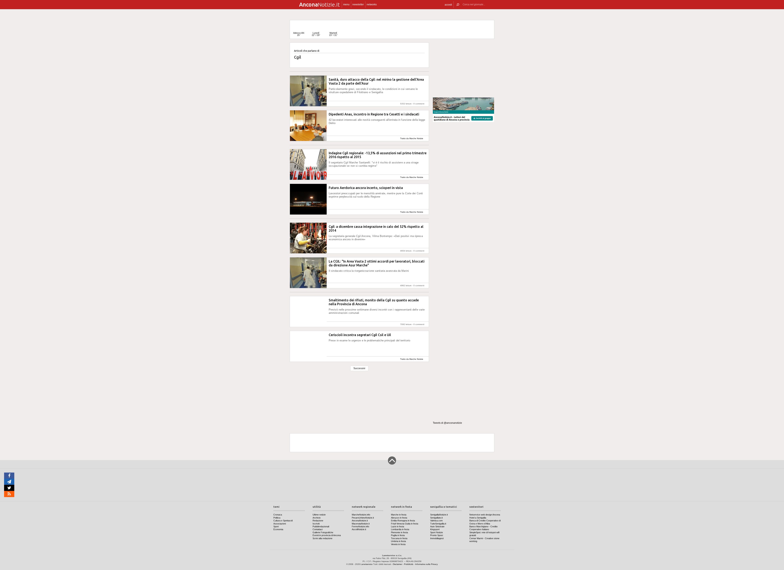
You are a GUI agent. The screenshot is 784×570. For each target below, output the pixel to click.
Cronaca (277, 514)
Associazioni (279, 523)
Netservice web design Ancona (484, 514)
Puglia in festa (398, 535)
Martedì (333, 34)
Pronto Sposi (436, 535)
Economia (278, 529)
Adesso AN (298, 34)
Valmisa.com (436, 520)
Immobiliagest (437, 538)
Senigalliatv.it (436, 517)
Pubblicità (408, 564)
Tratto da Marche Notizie (411, 138)
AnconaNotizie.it (360, 520)
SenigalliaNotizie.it (439, 514)
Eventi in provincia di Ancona (327, 535)
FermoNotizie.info (360, 526)
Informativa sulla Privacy (426, 564)
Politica (276, 517)
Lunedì (316, 34)
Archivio (317, 517)
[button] (448, 4)
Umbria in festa (398, 541)
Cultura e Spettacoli (283, 520)
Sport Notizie (436, 532)
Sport (276, 526)
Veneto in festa (398, 544)
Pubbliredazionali (321, 526)
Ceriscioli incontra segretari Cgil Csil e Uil (360, 335)
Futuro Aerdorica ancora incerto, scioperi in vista (366, 188)
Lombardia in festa (400, 529)
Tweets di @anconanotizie (447, 422)
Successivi (359, 368)
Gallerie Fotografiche (323, 532)
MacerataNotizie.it (361, 523)
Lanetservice (367, 564)
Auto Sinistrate (437, 526)
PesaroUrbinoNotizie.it (363, 517)
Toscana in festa (399, 538)
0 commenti (418, 104)
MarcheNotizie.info (361, 514)
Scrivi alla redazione (322, 538)
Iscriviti (316, 523)
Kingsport (435, 529)
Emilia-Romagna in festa (403, 520)
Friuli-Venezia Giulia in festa (404, 523)
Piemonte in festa (399, 532)
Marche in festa (398, 514)
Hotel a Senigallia (477, 517)
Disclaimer (397, 564)
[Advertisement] (463, 68)
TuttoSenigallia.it (438, 523)
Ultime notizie (319, 514)
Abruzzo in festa (399, 517)
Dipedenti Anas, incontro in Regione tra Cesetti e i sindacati (374, 114)
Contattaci (318, 529)
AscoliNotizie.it (359, 529)
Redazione (318, 520)
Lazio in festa (397, 526)
